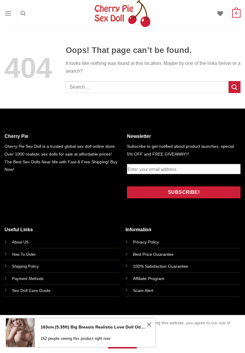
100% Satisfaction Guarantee (160, 266)
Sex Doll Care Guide (31, 290)
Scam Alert (143, 290)
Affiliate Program (148, 278)
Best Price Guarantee (153, 254)
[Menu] (8, 13)
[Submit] (235, 87)
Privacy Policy (146, 242)
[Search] (23, 13)
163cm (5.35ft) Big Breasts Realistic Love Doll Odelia (93, 327)
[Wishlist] (220, 13)
